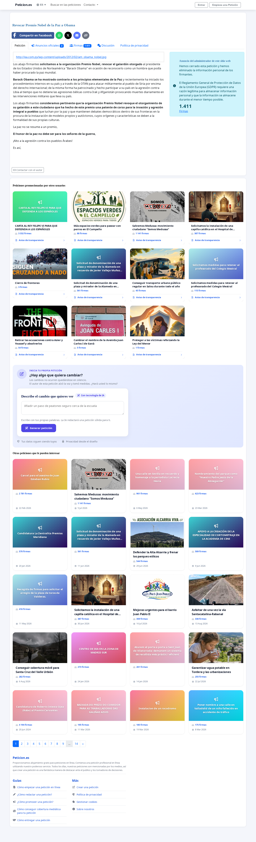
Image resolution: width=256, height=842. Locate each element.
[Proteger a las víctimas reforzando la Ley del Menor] (157, 332)
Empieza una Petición (225, 4)
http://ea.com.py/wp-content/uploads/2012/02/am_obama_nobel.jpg (61, 57)
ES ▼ (43, 4)
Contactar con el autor (29, 170)
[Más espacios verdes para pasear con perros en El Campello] (98, 217)
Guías (17, 780)
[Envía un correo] (77, 35)
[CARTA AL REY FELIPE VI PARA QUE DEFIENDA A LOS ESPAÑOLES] (40, 217)
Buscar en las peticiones (66, 4)
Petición (20, 45)
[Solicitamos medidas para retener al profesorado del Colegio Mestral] (216, 274)
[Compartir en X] (68, 35)
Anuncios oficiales (48, 45)
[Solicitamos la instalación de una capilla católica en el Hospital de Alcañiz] (216, 217)
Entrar (201, 4)
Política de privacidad (134, 45)
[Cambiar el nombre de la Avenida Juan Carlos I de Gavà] (98, 332)
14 (76, 744)
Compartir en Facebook (36, 35)
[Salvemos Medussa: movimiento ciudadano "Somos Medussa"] (157, 217)
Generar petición (41, 428)
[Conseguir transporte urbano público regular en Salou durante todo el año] (157, 274)
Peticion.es (23, 5)
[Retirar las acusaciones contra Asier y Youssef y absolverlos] (40, 332)
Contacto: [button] (90, 4)
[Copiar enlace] (85, 35)
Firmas (81, 45)
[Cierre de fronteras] (40, 273)
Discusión (107, 45)
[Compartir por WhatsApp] (59, 35)
